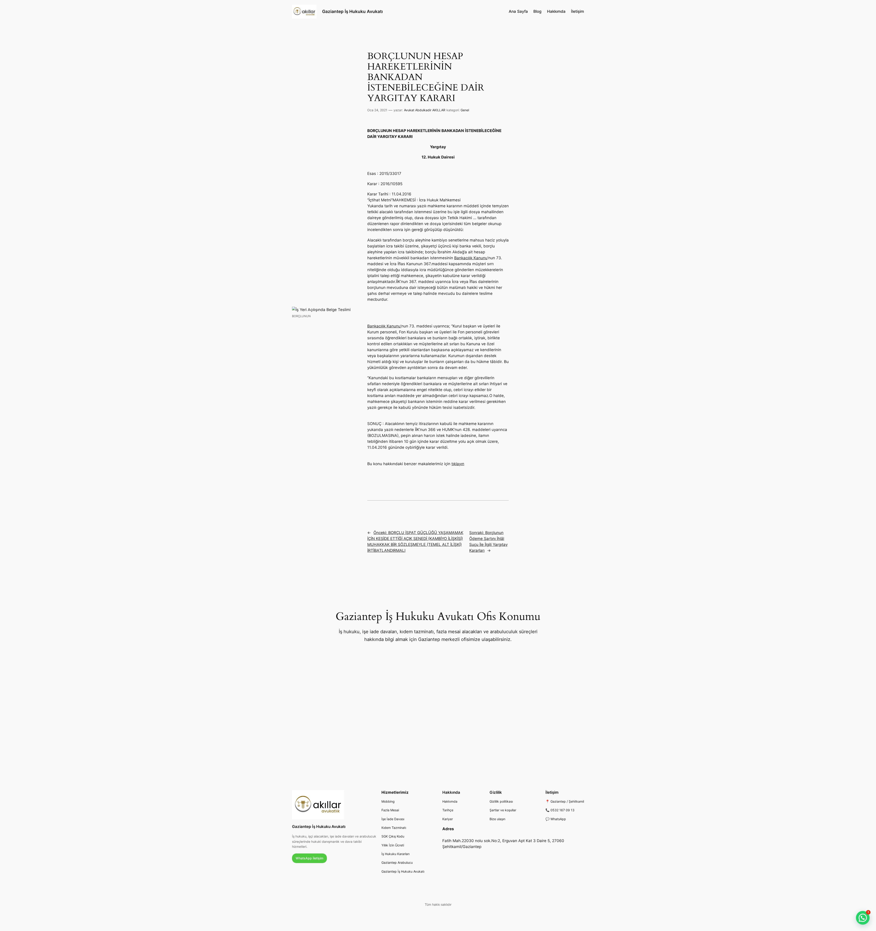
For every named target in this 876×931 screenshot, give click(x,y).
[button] (863, 918)
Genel (465, 110)
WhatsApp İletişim (309, 858)
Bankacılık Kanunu (471, 258)
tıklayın (457, 464)
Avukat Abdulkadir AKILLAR (424, 110)
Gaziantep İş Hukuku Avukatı (352, 11)
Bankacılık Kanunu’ (384, 326)
